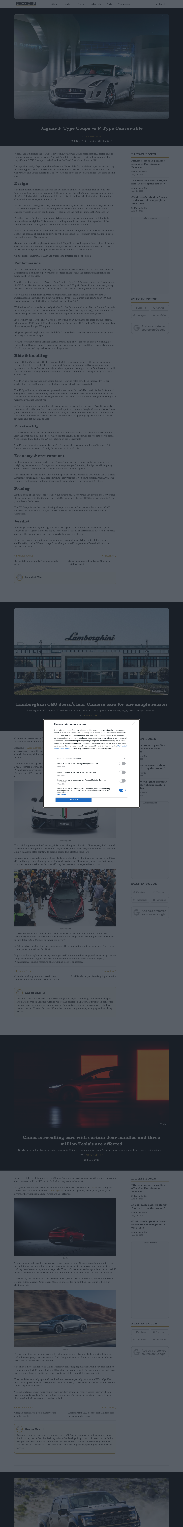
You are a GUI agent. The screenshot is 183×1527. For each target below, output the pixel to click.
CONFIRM (73, 800)
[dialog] (91, 763)
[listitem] (91, 758)
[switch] (122, 763)
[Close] (134, 724)
